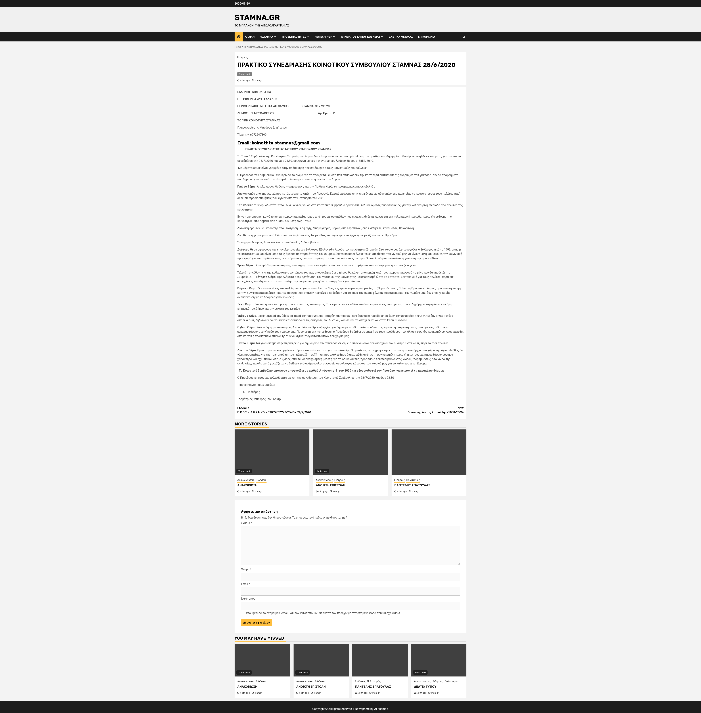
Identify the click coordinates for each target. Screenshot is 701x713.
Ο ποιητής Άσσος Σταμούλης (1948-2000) (436, 410)
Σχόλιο (246, 523)
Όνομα (246, 569)
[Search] (463, 36)
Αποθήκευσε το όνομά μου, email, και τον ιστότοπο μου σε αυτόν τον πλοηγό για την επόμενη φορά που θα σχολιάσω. (323, 613)
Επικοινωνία (426, 36)
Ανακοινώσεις (245, 480)
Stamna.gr (257, 17)
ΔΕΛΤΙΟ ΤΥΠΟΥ (425, 686)
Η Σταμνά (266, 36)
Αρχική (249, 36)
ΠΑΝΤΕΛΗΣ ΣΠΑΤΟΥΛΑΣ (412, 485)
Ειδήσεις (242, 57)
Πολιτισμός (413, 480)
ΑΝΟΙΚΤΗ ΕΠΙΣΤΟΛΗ (330, 485)
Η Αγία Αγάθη (323, 36)
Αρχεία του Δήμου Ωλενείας (360, 36)
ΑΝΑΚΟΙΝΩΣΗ (247, 485)
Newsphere (362, 709)
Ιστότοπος (248, 598)
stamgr (258, 80)
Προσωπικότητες (294, 36)
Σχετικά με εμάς (401, 36)
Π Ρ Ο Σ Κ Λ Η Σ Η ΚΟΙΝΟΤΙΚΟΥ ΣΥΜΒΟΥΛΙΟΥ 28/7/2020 (274, 410)
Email (245, 584)
